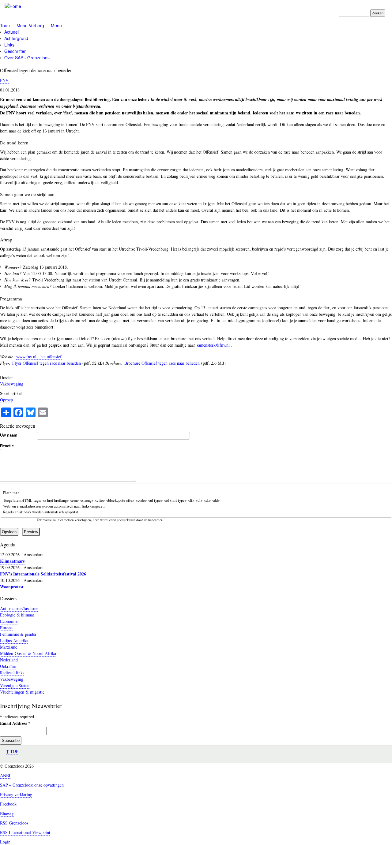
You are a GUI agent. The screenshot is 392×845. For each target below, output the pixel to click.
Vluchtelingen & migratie (22, 692)
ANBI (5, 775)
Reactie (7, 446)
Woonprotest (12, 586)
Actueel (11, 32)
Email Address (15, 723)
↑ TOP (12, 751)
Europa (6, 628)
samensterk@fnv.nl (213, 345)
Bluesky (7, 813)
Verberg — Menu (45, 25)
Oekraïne (8, 666)
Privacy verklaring (16, 794)
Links (9, 45)
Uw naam (8, 435)
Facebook (8, 804)
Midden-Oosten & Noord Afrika (28, 653)
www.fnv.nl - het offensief (39, 356)
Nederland (9, 660)
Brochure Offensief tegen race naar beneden (162, 363)
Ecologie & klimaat (17, 615)
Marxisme (8, 647)
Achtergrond (16, 38)
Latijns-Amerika (14, 640)
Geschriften (15, 51)
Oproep (6, 400)
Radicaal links (12, 673)
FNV (4, 80)
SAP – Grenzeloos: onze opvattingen (32, 785)
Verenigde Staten (14, 685)
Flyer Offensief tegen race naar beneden (46, 363)
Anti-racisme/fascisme (19, 608)
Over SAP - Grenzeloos (27, 57)
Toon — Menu (14, 25)
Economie (8, 621)
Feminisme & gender (18, 634)
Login (5, 842)
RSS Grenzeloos (14, 823)
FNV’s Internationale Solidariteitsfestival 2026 (43, 574)
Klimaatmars (12, 561)
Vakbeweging (11, 384)
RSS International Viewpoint (25, 832)
